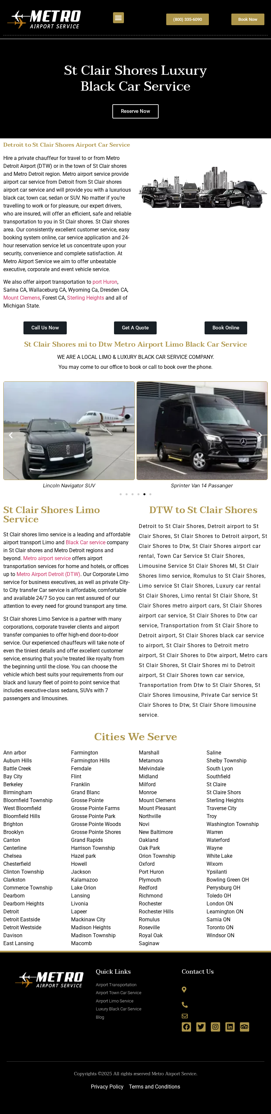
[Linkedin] (230, 1027)
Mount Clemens (21, 298)
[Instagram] (215, 1027)
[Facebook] (186, 1027)
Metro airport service (47, 558)
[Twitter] (201, 1027)
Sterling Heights (85, 298)
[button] (118, 17)
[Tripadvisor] (244, 1027)
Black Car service (85, 542)
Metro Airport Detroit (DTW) (48, 574)
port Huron (105, 282)
